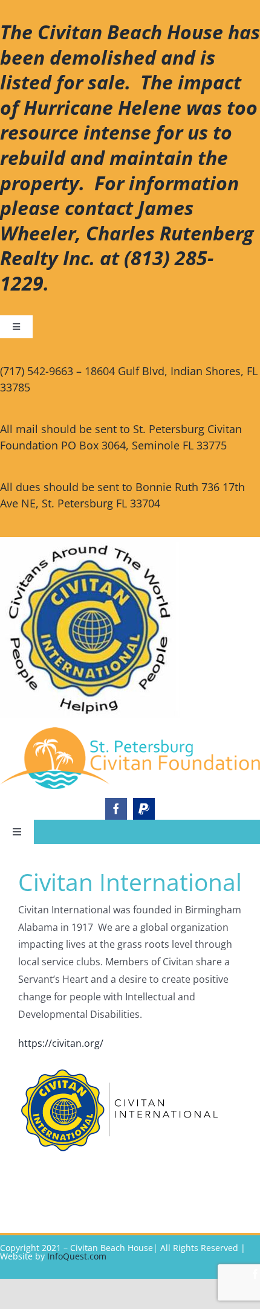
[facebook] (116, 809)
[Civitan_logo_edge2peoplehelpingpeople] (130, 732)
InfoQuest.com (76, 1256)
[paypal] (144, 809)
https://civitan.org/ (60, 1043)
